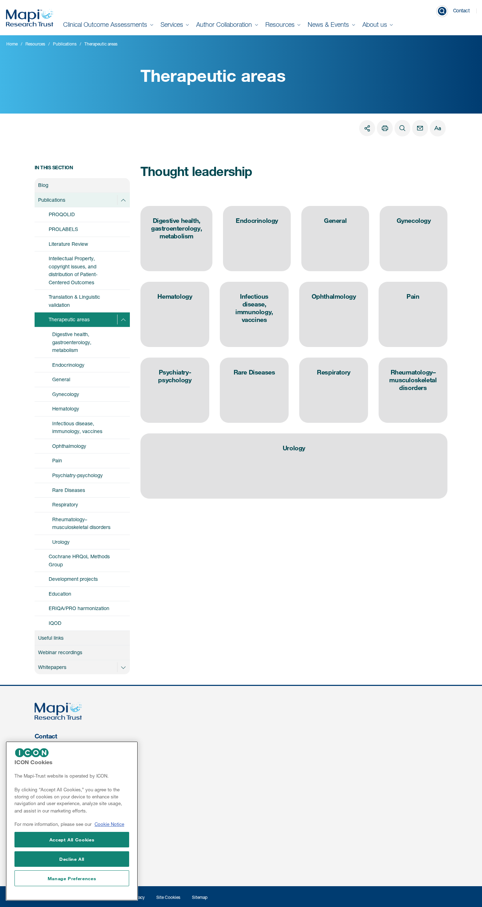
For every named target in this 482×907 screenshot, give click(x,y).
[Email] (420, 128)
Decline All (71, 859)
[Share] (367, 128)
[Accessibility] (438, 128)
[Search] (402, 128)
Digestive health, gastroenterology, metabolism (71, 342)
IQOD (55, 623)
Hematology (65, 409)
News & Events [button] (329, 24)
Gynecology (65, 394)
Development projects (73, 579)
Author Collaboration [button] (225, 24)
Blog (43, 185)
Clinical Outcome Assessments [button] (106, 24)
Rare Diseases (68, 490)
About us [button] (375, 24)
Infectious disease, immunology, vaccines (77, 427)
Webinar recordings (60, 652)
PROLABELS (63, 229)
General (61, 379)
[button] (123, 200)
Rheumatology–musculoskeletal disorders (81, 523)
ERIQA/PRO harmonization (79, 608)
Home (12, 44)
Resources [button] (280, 24)
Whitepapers (52, 667)
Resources (35, 44)
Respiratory (65, 504)
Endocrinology (68, 365)
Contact (461, 10)
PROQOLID (62, 214)
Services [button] (173, 24)
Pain (57, 460)
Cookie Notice (109, 824)
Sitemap (199, 897)
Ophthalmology (69, 446)
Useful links (51, 638)
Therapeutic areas (69, 319)
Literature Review (68, 244)
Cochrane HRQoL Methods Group (79, 560)
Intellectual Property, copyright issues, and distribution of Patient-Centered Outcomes (73, 270)
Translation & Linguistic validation (74, 301)
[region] (72, 821)
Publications (65, 44)
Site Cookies (168, 897)
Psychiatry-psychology (77, 475)
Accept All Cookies (72, 839)
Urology (61, 542)
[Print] (385, 128)
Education (60, 594)
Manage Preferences (72, 878)
